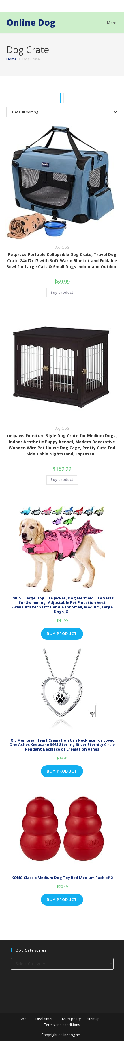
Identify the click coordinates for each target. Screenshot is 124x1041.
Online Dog (30, 22)
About (25, 1018)
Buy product (62, 292)
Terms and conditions (62, 1024)
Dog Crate (62, 247)
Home (11, 59)
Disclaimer (44, 1018)
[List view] (68, 98)
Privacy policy (70, 1018)
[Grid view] (56, 98)
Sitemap (93, 1018)
